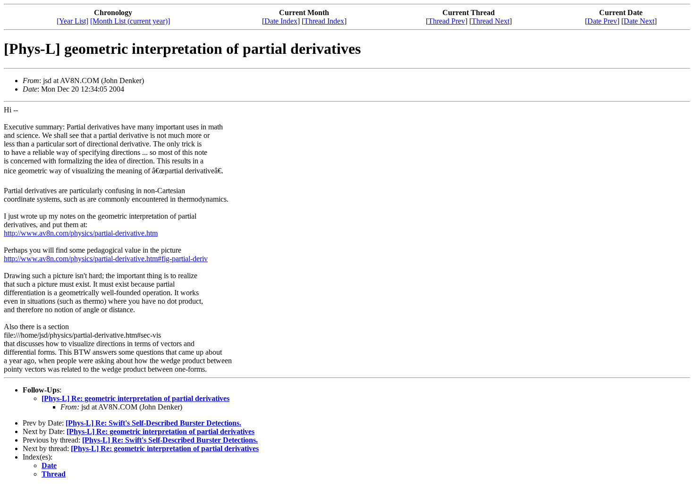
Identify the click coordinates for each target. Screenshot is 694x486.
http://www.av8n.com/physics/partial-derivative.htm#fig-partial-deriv (106, 259)
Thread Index (324, 21)
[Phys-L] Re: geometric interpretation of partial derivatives (135, 398)
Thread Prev (446, 21)
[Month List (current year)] (130, 21)
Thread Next (490, 21)
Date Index (280, 21)
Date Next (639, 21)
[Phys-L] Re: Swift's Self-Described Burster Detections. (153, 423)
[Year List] (72, 21)
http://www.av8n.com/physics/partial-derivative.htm (81, 233)
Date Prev (602, 21)
